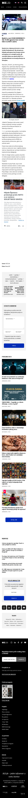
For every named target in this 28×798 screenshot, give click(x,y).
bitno (13, 619)
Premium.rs (14, 780)
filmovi (11, 621)
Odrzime (6, 623)
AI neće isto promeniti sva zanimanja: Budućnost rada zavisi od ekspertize (13, 377)
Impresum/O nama (7, 758)
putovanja (20, 623)
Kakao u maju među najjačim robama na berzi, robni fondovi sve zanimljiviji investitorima (13, 455)
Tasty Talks (5, 722)
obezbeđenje (14, 277)
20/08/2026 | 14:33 (6, 511)
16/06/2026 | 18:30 (6, 459)
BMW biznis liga (6, 727)
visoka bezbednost (10, 279)
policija (20, 279)
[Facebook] (14, 607)
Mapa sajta (5, 763)
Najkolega (4, 709)
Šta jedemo (5, 717)
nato (6, 281)
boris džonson (14, 283)
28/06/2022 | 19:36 (19, 33)
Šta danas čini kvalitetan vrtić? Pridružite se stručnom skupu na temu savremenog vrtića (13, 557)
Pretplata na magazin (7, 743)
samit (10, 275)
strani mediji (21, 100)
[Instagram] (4, 607)
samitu (11, 79)
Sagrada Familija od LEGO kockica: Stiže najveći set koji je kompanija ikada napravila (13, 482)
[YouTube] (24, 607)
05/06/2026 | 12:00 (6, 486)
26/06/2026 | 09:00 (6, 381)
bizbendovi (18, 619)
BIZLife (12, 33)
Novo (2, 7)
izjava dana (20, 621)
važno (7, 625)
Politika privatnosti (7, 765)
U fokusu (8, 7)
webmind (18, 625)
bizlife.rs (10, 782)
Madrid (4, 48)
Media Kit (4, 741)
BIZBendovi (5, 724)
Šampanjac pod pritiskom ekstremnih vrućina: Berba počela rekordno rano (12, 564)
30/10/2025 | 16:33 (6, 432)
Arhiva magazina (6, 748)
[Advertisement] (14, 247)
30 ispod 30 (8, 619)
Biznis (15, 7)
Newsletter (5, 746)
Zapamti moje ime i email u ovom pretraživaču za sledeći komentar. (12, 338)
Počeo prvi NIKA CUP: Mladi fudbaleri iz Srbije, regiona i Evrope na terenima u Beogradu (12, 550)
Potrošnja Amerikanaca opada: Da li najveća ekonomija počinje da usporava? (14, 508)
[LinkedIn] (9, 607)
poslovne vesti (13, 623)
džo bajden (19, 281)
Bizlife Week (5, 729)
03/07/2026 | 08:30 (6, 406)
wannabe (12, 625)
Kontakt (4, 760)
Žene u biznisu (6, 712)
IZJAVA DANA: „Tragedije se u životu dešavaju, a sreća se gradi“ (12, 403)
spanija (16, 275)
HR (15, 621)
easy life (7, 621)
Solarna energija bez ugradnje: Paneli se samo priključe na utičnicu (13, 544)
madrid (12, 281)
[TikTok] (19, 607)
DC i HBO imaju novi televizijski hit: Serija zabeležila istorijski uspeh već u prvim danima (13, 570)
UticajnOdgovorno (7, 714)
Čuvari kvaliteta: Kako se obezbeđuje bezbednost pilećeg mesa (13, 428)
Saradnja (4, 738)
